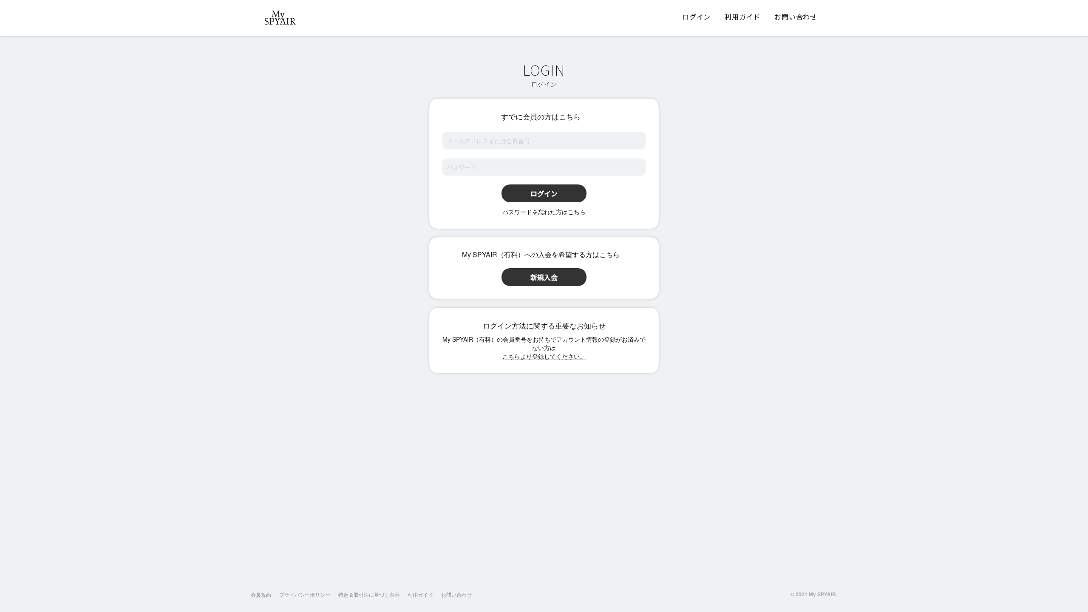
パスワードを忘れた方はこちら (544, 211)
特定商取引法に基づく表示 (369, 594)
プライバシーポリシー (304, 594)
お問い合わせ (456, 594)
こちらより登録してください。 (544, 356)
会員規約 (261, 594)
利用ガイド (420, 594)
